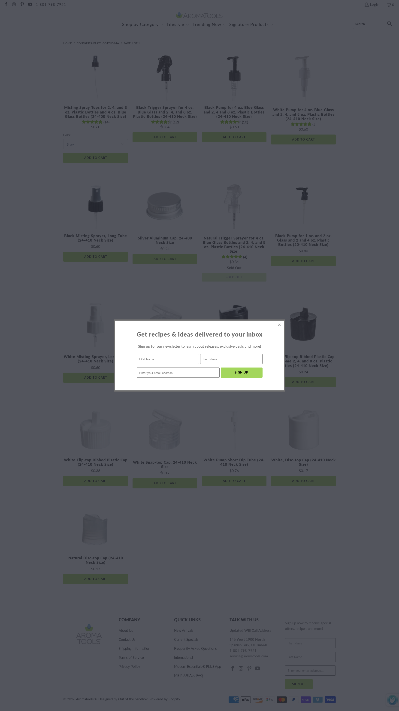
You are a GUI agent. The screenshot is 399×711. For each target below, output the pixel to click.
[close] (279, 325)
